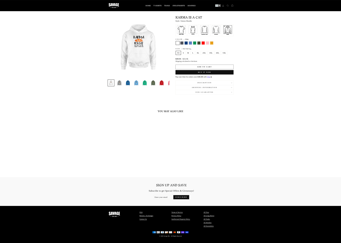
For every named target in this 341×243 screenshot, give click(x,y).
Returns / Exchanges (146, 215)
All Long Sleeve (209, 215)
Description (204, 82)
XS (178, 53)
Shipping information (204, 87)
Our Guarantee (204, 92)
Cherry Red (203, 43)
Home (148, 5)
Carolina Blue (190, 43)
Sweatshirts (179, 5)
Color (182, 39)
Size (182, 48)
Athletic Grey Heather (182, 43)
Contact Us (143, 219)
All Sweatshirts (209, 226)
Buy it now (204, 72)
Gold (211, 43)
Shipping (178, 61)
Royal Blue (186, 43)
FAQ (141, 212)
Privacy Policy (176, 215)
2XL (204, 53)
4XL (217, 53)
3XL (211, 53)
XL (198, 53)
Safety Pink (207, 43)
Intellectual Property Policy (180, 219)
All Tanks (207, 219)
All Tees (206, 212)
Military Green (199, 43)
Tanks (167, 5)
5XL (224, 53)
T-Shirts (157, 5)
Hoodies (192, 5)
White (177, 43)
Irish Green (194, 43)
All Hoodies (208, 222)
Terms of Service (177, 212)
